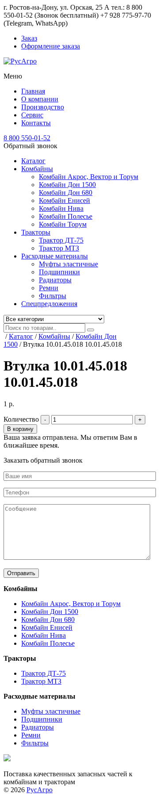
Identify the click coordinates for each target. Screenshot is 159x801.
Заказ (29, 38)
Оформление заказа (50, 46)
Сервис (32, 115)
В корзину (20, 429)
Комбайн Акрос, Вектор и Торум (88, 176)
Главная (33, 91)
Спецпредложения (49, 303)
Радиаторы (55, 280)
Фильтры (52, 295)
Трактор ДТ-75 (61, 240)
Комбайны (37, 168)
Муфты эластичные (68, 264)
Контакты (36, 123)
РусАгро (39, 790)
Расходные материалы (54, 256)
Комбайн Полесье (65, 216)
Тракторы (35, 232)
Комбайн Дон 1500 (67, 184)
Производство (42, 107)
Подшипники (59, 272)
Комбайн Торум (63, 224)
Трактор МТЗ (59, 248)
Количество (21, 419)
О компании (39, 99)
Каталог (33, 161)
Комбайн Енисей (64, 200)
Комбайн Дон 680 (65, 192)
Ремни (48, 288)
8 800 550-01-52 (27, 138)
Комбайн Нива (61, 208)
